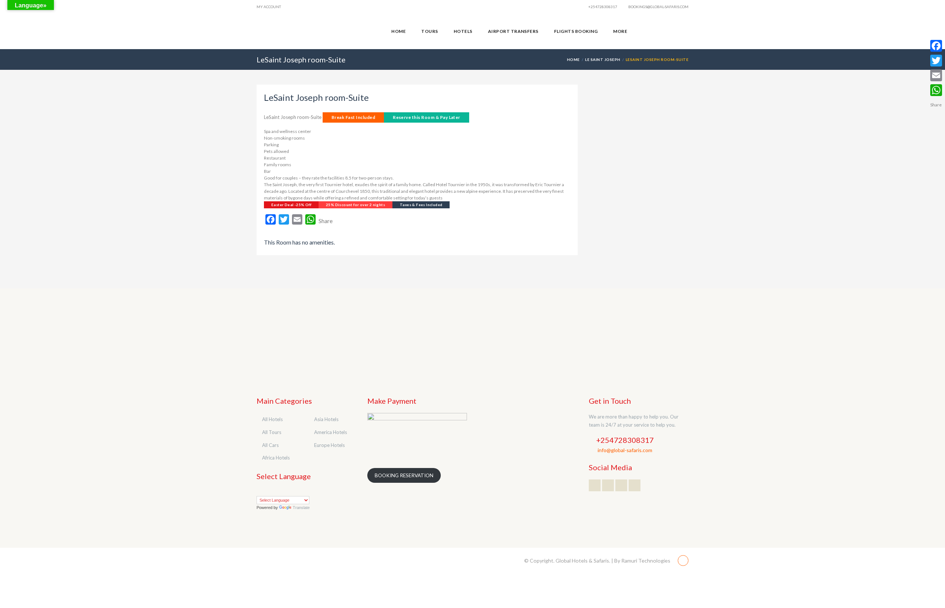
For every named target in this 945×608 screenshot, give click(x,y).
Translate (301, 507)
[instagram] (681, 31)
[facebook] (654, 31)
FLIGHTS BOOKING (576, 31)
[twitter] (641, 31)
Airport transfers (513, 31)
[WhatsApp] (936, 90)
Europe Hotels (329, 445)
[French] (282, 491)
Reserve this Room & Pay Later (426, 117)
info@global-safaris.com (625, 450)
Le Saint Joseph (602, 59)
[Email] (936, 75)
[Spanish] (304, 491)
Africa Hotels (276, 458)
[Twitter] (936, 60)
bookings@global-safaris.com (658, 6)
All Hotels (272, 419)
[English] (274, 491)
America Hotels (330, 432)
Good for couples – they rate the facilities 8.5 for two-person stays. (329, 178)
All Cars (270, 445)
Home (398, 31)
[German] (289, 491)
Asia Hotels (326, 419)
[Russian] (296, 491)
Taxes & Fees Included (421, 204)
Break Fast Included (353, 117)
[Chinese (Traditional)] (267, 491)
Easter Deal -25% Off (291, 204)
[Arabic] (260, 491)
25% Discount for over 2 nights (355, 204)
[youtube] (668, 31)
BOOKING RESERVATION (404, 475)
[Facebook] (936, 45)
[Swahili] (311, 491)
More (620, 31)
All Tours (271, 432)
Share (326, 220)
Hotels (463, 31)
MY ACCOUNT (269, 6)
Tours (429, 31)
